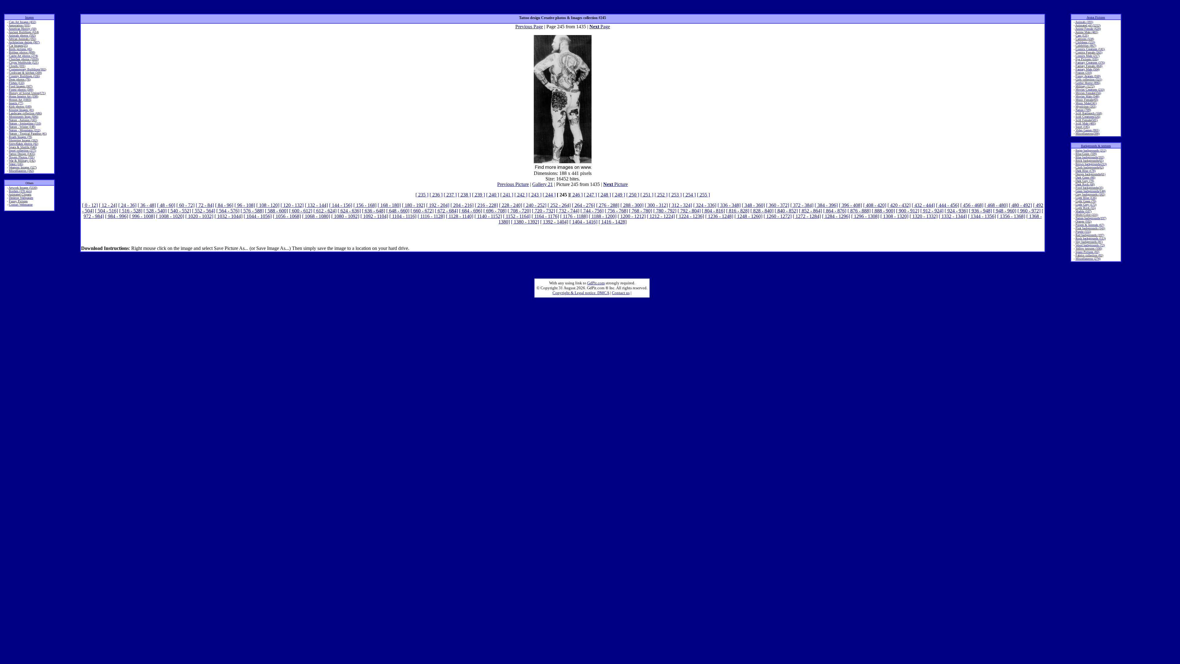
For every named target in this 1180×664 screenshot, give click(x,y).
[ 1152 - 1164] (516, 216)
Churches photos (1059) (23, 59)
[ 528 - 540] (155, 210)
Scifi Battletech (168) (1089, 113)
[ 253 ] (675, 194)
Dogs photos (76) (19, 79)
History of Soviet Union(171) (27, 93)
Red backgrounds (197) (1090, 235)
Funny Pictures (18, 201)
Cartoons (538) (1085, 39)
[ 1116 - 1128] (431, 216)
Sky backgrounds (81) (1089, 241)
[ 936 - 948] (980, 210)
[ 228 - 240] (510, 205)
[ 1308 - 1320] (894, 216)
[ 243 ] (535, 194)
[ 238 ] (464, 194)
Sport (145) (1083, 126)
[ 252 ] (661, 194)
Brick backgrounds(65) (1089, 160)
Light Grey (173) (1086, 204)
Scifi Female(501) (1087, 120)
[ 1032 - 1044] (228, 216)
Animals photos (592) (22, 35)
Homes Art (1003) (20, 99)
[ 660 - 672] (422, 210)
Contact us (621, 292)
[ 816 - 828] (737, 210)
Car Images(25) (18, 45)
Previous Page (529, 26)
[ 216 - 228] (486, 205)
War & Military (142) (22, 160)
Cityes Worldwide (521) (23, 62)
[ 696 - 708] (494, 210)
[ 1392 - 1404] (554, 221)
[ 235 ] (421, 194)
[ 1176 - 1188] (574, 216)
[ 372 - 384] (801, 205)
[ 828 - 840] (761, 210)
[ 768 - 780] (640, 210)
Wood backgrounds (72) (1090, 245)
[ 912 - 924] (931, 210)
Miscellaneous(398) (1087, 133)
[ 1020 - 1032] (199, 216)
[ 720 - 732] (543, 210)
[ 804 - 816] (713, 210)
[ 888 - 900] (883, 210)
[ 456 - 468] (971, 205)
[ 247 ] (590, 194)
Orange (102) (1084, 221)
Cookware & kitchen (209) (25, 72)
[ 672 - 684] (446, 210)
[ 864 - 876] (834, 210)
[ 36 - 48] (147, 205)
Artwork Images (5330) (23, 187)
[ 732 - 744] (567, 210)
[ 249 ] (618, 194)
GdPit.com (596, 283)
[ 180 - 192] (413, 205)
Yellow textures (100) (1089, 248)
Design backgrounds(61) (1090, 174)
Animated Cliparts (20, 194)
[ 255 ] (703, 194)
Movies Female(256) (1088, 93)
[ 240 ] (492, 194)
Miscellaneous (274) (1088, 258)
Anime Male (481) (1086, 32)
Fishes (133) (16, 83)
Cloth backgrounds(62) (1090, 167)
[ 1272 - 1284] (807, 216)
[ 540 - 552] (179, 210)
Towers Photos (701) (21, 157)
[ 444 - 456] (947, 205)
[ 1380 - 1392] (525, 221)
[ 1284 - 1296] (836, 216)
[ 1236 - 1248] (719, 216)
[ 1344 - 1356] (982, 216)
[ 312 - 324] (680, 205)
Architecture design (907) (24, 42)
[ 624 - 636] (349, 210)
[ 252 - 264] (559, 205)
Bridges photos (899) (22, 52)
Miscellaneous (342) (21, 170)
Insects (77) (16, 103)
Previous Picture (513, 184)
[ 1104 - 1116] (402, 216)
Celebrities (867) (1086, 45)
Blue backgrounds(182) (1090, 157)
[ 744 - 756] (592, 210)
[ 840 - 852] (786, 210)
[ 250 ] (632, 194)
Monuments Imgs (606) (23, 116)
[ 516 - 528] (130, 210)
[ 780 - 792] (664, 210)
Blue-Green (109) (1086, 154)
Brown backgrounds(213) (1091, 164)
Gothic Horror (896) (1088, 83)
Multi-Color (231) (1087, 214)
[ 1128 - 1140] (459, 216)
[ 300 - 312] (656, 205)
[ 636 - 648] (373, 210)
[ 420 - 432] (899, 205)
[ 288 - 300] (631, 205)
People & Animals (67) (1090, 225)
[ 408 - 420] (874, 205)
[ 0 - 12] (90, 205)
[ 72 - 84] (205, 205)
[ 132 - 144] (316, 205)
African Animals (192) (22, 39)
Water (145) (16, 164)
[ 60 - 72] (185, 205)
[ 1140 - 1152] (488, 216)
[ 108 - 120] (267, 205)
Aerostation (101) (19, 25)
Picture (615, 184)
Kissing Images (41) (21, 110)
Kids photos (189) (20, 106)
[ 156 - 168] (364, 205)
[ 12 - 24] (108, 205)
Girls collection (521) (1089, 79)
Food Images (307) (20, 86)
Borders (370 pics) (20, 191)
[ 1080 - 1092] (345, 216)
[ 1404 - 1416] (583, 221)
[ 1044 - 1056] (258, 216)
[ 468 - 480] (996, 205)
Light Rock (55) (1085, 208)
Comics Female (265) (1089, 52)
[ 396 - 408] (850, 205)
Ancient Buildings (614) (24, 32)
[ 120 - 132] (292, 205)
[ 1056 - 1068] (287, 216)
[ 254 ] (689, 194)
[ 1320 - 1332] (924, 216)
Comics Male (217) (1087, 55)
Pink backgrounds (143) (1090, 228)
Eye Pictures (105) (1087, 59)
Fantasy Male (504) (1087, 69)
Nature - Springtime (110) (25, 123)
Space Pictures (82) (1087, 252)
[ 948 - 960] (1004, 210)
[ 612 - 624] (324, 210)
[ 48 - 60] (166, 205)
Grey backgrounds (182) (1090, 194)
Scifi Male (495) (1086, 123)
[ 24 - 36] (127, 205)
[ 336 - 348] (729, 205)
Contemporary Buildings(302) (27, 69)
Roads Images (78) (20, 137)
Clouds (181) (17, 66)
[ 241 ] (506, 194)
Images (29, 17)
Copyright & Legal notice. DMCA (581, 292)
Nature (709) (1083, 110)
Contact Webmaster (21, 204)
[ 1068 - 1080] (316, 216)
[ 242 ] (520, 194)
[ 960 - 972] (1028, 210)
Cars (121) (1082, 35)
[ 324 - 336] (704, 205)
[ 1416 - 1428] (613, 221)
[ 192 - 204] (437, 205)
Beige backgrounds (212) (1091, 150)
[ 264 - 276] (583, 205)
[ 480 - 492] (1020, 205)
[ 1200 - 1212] (632, 216)
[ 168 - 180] (389, 205)
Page (599, 26)
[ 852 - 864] (810, 210)
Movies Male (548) (1087, 96)
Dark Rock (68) (1085, 184)
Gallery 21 (542, 184)
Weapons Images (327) (23, 167)
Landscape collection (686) (25, 113)
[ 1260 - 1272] (778, 216)
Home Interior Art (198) (23, 96)
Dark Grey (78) (1085, 181)
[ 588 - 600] (276, 210)
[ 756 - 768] (616, 210)
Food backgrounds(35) (1089, 187)
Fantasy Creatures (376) (1090, 62)
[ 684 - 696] (470, 210)
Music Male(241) (1086, 103)
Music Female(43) (1087, 99)
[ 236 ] (436, 194)
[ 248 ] (604, 194)
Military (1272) (1085, 86)
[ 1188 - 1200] (602, 216)
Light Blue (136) (1086, 198)
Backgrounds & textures (1096, 146)
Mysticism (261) (1086, 106)
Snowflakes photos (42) (23, 143)
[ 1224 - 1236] (690, 216)
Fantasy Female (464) (1089, 66)
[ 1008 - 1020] (170, 216)
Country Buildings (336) (24, 76)
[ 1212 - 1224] (661, 216)
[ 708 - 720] (519, 210)
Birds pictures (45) (20, 49)
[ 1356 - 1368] (1011, 216)
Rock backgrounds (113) (1091, 238)
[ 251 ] (646, 194)
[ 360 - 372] (777, 205)
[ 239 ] (478, 194)
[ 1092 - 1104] (374, 216)
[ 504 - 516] (106, 210)
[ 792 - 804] (689, 210)
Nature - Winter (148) (22, 126)
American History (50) (22, 28)
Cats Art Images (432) (22, 22)
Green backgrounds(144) (1090, 191)
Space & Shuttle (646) (23, 147)
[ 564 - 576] (227, 210)
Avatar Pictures (1096, 17)
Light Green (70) (1086, 201)
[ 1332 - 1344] (953, 216)
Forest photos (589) (21, 89)
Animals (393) (1084, 22)
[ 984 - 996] (116, 216)
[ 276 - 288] (607, 205)
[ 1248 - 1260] (748, 216)
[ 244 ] (549, 194)
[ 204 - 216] (462, 205)
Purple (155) (1083, 231)
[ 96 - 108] (244, 205)
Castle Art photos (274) (23, 55)
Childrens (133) (1085, 42)
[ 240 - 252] (534, 205)
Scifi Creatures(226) (1088, 116)
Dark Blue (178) (1085, 170)
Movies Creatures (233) (1090, 89)
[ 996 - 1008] (142, 216)
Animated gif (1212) (1087, 25)
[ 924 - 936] (956, 210)
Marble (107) (1084, 211)
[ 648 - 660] (397, 210)
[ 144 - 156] (340, 205)
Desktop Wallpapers (21, 198)
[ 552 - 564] (203, 210)
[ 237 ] (450, 194)
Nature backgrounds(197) (1091, 218)
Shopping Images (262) (23, 140)
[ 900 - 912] (907, 210)
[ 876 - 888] (859, 210)
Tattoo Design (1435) (22, 154)
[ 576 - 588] (252, 210)
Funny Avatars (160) (1088, 76)
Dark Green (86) (1085, 177)
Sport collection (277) (22, 150)
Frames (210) (1084, 72)
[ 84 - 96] (224, 205)
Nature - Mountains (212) (24, 130)
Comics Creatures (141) (1090, 49)
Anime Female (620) (1088, 28)
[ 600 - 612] (300, 210)
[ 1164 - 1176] (545, 216)
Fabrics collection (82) (1089, 255)
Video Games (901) (1087, 130)
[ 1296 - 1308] (865, 216)
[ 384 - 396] (826, 205)
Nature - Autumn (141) (23, 120)
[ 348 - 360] (753, 205)
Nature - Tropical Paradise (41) (28, 133)
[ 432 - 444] (923, 205)
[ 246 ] (576, 194)
